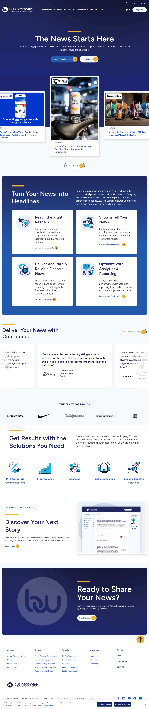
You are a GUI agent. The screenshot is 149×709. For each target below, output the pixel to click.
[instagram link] (140, 698)
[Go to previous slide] (7, 366)
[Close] (145, 704)
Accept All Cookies (122, 704)
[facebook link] (134, 698)
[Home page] (17, 9)
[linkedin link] (123, 698)
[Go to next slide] (141, 366)
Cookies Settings (104, 704)
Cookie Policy (48, 705)
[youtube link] (129, 698)
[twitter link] (118, 698)
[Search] (127, 3)
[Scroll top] (140, 639)
